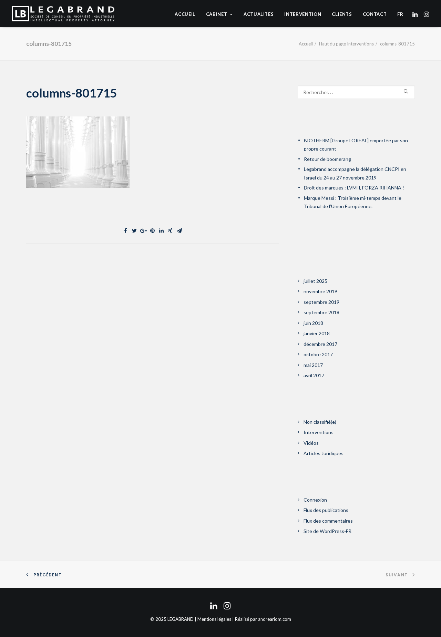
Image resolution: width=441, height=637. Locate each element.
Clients (342, 14)
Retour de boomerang (327, 159)
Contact (375, 14)
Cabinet (216, 14)
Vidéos (311, 443)
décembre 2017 (320, 344)
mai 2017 (313, 365)
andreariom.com (274, 619)
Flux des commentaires (328, 521)
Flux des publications (326, 510)
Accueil (185, 14)
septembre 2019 (321, 302)
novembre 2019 (320, 291)
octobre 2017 (318, 354)
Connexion (315, 500)
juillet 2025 (315, 281)
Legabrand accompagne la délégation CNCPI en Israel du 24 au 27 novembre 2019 (355, 173)
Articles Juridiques (323, 453)
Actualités (259, 14)
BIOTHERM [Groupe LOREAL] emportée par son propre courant (356, 144)
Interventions (319, 432)
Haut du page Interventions (346, 44)
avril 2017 (314, 375)
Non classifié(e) (320, 422)
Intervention (302, 14)
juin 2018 (313, 323)
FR (400, 14)
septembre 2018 (321, 312)
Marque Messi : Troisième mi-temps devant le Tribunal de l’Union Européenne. (352, 202)
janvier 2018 (317, 333)
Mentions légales (214, 619)
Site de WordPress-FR (327, 531)
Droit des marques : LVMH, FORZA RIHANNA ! (354, 188)
